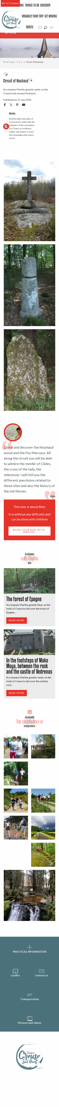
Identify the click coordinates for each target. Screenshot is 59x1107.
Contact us (41, 975)
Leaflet (15, 975)
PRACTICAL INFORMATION (29, 951)
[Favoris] (40, 27)
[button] (45, 27)
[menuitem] (32, 5)
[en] (51, 27)
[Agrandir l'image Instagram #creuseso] (43, 828)
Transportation (29, 999)
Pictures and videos (29, 1022)
